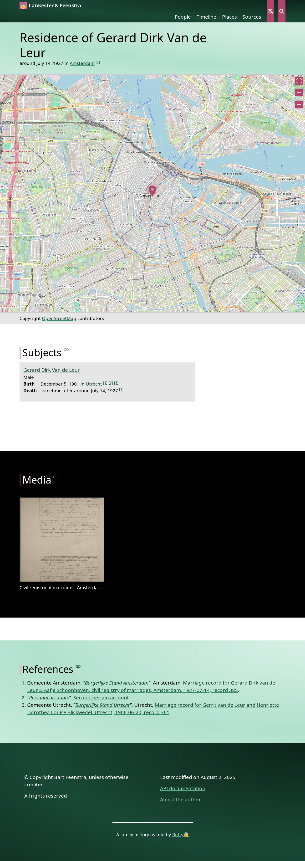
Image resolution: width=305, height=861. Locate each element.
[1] (98, 62)
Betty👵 (180, 834)
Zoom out (299, 104)
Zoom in (299, 92)
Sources (252, 16)
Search (281, 11)
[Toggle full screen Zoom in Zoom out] (152, 193)
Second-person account (101, 697)
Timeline (206, 16)
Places (229, 16)
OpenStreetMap (59, 318)
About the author (180, 799)
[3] (116, 382)
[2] (111, 382)
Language (270, 11)
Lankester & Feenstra (55, 5)
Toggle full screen (299, 81)
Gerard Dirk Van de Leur (51, 369)
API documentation (182, 788)
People (183, 16)
